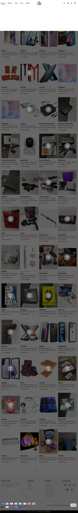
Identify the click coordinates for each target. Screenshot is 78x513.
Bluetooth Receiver (46, 124)
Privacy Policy (48, 496)
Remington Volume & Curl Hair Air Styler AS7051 (48, 276)
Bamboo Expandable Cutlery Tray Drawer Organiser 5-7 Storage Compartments (47, 386)
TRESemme (62, 160)
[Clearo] (39, 3)
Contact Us (48, 484)
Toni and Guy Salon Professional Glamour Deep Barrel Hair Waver (47, 199)
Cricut (60, 383)
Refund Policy (48, 486)
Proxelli (23, 310)
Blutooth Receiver (8, 160)
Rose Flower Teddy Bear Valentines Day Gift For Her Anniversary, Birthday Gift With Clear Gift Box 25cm (10, 422)
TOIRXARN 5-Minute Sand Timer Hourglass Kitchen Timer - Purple (9, 126)
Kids (21, 3)
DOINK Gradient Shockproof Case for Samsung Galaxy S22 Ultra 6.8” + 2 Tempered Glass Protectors (10, 54)
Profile (29, 489)
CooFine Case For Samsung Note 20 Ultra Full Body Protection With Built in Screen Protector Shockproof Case (29, 349)
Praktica (61, 310)
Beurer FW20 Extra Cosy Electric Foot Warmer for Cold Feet (9, 274)
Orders (29, 484)
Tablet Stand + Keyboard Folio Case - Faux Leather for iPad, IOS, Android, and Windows (10, 199)
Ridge (41, 456)
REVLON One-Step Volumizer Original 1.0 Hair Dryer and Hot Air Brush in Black (10, 349)
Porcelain (62, 419)
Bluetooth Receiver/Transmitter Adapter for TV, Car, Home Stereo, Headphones (10, 163)
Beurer (4, 272)
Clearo (4, 419)
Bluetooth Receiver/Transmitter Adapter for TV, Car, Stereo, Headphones (66, 127)
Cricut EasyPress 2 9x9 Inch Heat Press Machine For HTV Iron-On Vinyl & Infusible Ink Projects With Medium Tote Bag (67, 386)
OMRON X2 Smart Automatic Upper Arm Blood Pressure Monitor (29, 126)
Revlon (4, 346)
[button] (74, 3)
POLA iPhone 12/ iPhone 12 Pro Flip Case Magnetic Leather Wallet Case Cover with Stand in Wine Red (29, 386)
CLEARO (4, 87)
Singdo (23, 51)
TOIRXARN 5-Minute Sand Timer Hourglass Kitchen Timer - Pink (66, 90)
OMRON (23, 124)
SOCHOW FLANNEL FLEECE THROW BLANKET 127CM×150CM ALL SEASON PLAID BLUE (48, 422)
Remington (43, 235)
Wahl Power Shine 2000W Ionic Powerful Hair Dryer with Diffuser (28, 236)
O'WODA (23, 419)
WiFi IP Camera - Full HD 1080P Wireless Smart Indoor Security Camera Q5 (28, 163)
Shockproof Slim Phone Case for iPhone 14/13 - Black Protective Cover (47, 90)
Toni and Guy (44, 197)
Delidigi (42, 51)
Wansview (24, 160)
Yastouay (61, 51)
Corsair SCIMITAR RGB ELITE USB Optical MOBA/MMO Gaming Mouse (48, 313)
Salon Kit (61, 197)
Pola (22, 383)
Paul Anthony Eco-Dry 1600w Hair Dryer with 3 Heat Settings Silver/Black (48, 163)
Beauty (27, 3)
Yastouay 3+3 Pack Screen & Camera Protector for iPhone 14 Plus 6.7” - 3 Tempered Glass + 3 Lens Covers (66, 54)
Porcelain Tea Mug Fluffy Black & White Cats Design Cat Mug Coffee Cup (67, 422)
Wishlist (30, 486)
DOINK (3, 51)
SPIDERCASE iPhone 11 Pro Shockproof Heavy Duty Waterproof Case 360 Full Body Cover (48, 349)
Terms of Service (49, 494)
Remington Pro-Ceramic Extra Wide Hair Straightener (67, 238)
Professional (25, 197)
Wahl (3, 233)
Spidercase (62, 346)
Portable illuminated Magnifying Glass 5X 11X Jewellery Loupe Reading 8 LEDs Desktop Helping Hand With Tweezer (28, 422)
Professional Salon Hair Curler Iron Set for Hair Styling (67, 199)
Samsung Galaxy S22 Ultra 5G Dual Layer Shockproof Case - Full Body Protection (48, 54)
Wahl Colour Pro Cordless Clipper (10, 312)
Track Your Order (49, 491)
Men (16, 3)
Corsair (42, 310)
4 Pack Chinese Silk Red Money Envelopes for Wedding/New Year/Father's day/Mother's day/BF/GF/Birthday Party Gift (9, 90)
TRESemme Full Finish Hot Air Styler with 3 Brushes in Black (67, 163)
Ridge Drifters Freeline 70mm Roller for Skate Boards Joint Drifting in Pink (48, 459)
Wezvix (4, 456)
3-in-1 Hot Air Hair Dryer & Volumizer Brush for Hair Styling (28, 199)
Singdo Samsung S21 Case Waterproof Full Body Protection (9, 386)
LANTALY (42, 383)
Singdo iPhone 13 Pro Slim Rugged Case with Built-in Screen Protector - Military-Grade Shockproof (29, 54)
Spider (41, 346)
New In (3, 3)
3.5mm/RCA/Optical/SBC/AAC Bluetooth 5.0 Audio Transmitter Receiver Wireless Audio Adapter (47, 127)
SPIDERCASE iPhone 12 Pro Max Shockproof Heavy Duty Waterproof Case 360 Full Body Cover (67, 349)
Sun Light (23, 456)
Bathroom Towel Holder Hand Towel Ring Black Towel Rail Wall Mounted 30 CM (67, 459)
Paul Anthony (44, 160)
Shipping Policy (49, 489)
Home (2, 15)
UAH (21, 273)
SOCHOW (42, 419)
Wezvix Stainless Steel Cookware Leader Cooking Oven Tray (9, 458)
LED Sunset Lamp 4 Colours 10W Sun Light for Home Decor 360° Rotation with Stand (28, 459)
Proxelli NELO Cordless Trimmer (28, 312)
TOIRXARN (61, 87)
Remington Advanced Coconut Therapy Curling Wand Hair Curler (48, 238)
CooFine (23, 346)
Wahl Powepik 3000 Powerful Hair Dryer (10, 236)
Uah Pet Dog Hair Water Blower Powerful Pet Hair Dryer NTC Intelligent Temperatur (28, 276)
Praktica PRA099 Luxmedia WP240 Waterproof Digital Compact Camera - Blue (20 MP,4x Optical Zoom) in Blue (67, 313)
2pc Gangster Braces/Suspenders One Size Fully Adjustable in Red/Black (28, 90)
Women (10, 3)
